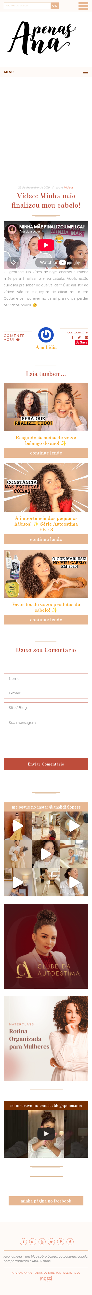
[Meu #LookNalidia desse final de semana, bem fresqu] (18, 825)
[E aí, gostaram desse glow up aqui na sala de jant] (18, 882)
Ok (54, 5)
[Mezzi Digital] (46, 1280)
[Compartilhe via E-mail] (86, 337)
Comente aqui (14, 338)
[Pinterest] (60, 1241)
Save (83, 342)
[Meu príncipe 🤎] (18, 854)
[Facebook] (23, 1241)
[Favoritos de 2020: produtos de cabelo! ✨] (46, 574)
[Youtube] (42, 1241)
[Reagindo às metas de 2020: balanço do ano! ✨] (46, 407)
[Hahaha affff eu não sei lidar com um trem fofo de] (74, 854)
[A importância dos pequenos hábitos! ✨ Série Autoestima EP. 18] (46, 487)
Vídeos (69, 187)
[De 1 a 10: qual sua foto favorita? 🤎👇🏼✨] (46, 825)
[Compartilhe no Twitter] (79, 337)
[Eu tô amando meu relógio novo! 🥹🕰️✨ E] (74, 882)
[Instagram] (32, 1241)
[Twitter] (51, 1241)
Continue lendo (46, 453)
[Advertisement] (46, 126)
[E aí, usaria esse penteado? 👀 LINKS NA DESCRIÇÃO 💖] (46, 1134)
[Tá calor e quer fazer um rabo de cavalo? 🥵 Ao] (46, 854)
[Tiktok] (70, 1241)
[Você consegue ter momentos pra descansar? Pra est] (74, 825)
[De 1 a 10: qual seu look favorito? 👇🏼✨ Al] (46, 882)
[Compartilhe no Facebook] (73, 337)
